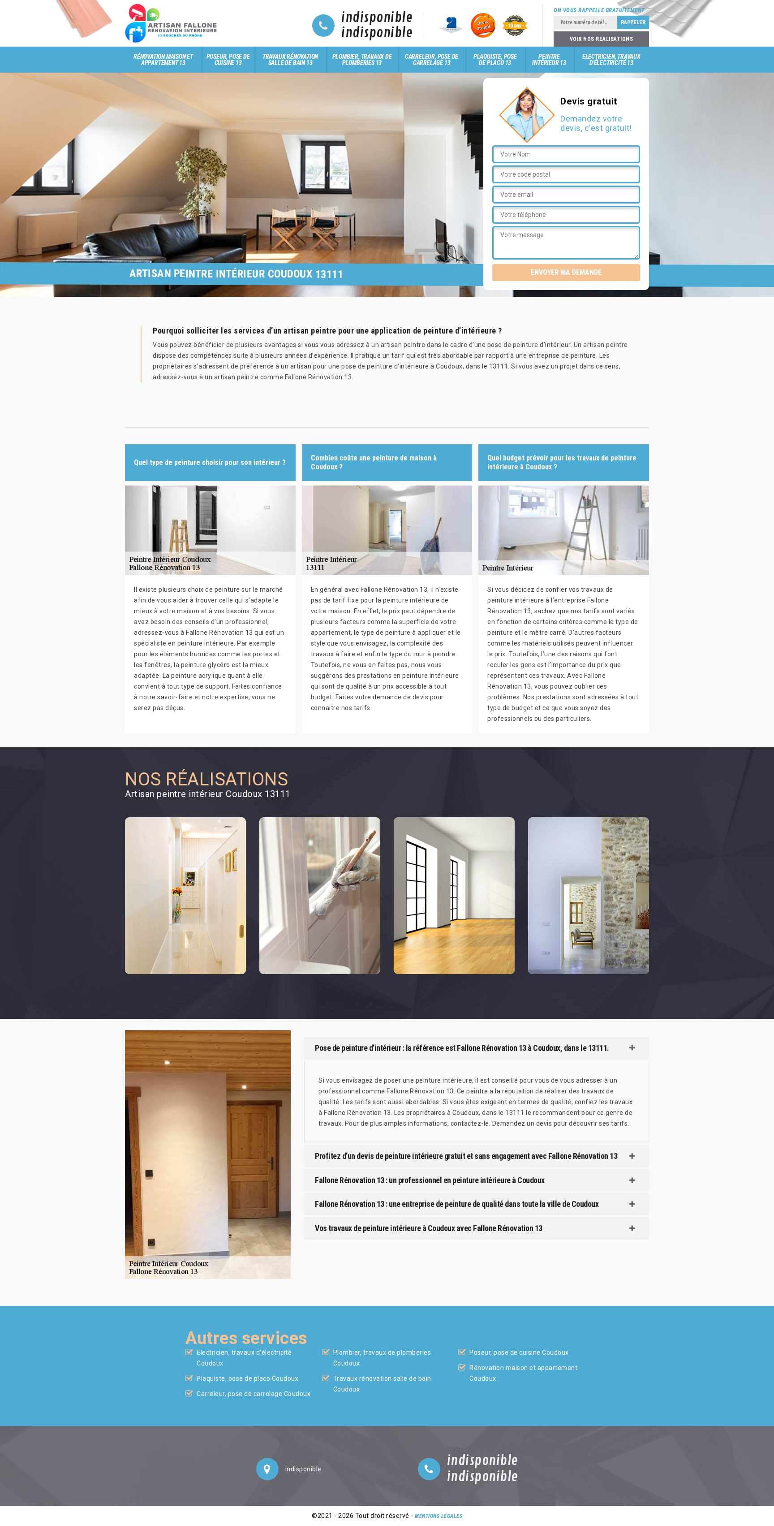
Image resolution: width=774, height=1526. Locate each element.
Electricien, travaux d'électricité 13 (611, 59)
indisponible (377, 18)
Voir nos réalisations (601, 39)
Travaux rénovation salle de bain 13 (290, 59)
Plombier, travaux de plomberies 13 (362, 59)
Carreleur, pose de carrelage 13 (431, 59)
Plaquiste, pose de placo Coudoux (247, 1378)
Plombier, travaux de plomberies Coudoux (382, 1358)
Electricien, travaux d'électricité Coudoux (244, 1358)
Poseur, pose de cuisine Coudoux (519, 1352)
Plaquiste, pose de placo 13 (495, 59)
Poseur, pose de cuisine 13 (228, 59)
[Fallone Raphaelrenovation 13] (173, 23)
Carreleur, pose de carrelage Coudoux (253, 1393)
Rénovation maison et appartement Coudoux (523, 1373)
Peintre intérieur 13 (549, 59)
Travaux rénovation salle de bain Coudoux (382, 1384)
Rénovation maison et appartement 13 (163, 59)
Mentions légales (438, 1516)
